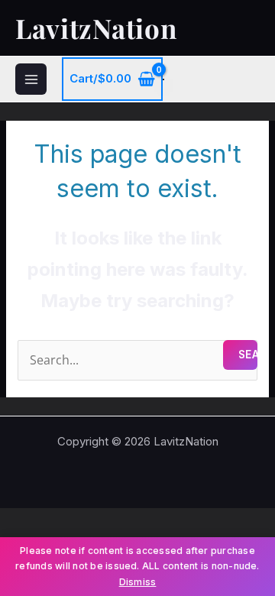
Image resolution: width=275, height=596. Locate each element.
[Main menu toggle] (31, 79)
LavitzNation (95, 28)
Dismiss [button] (138, 582)
